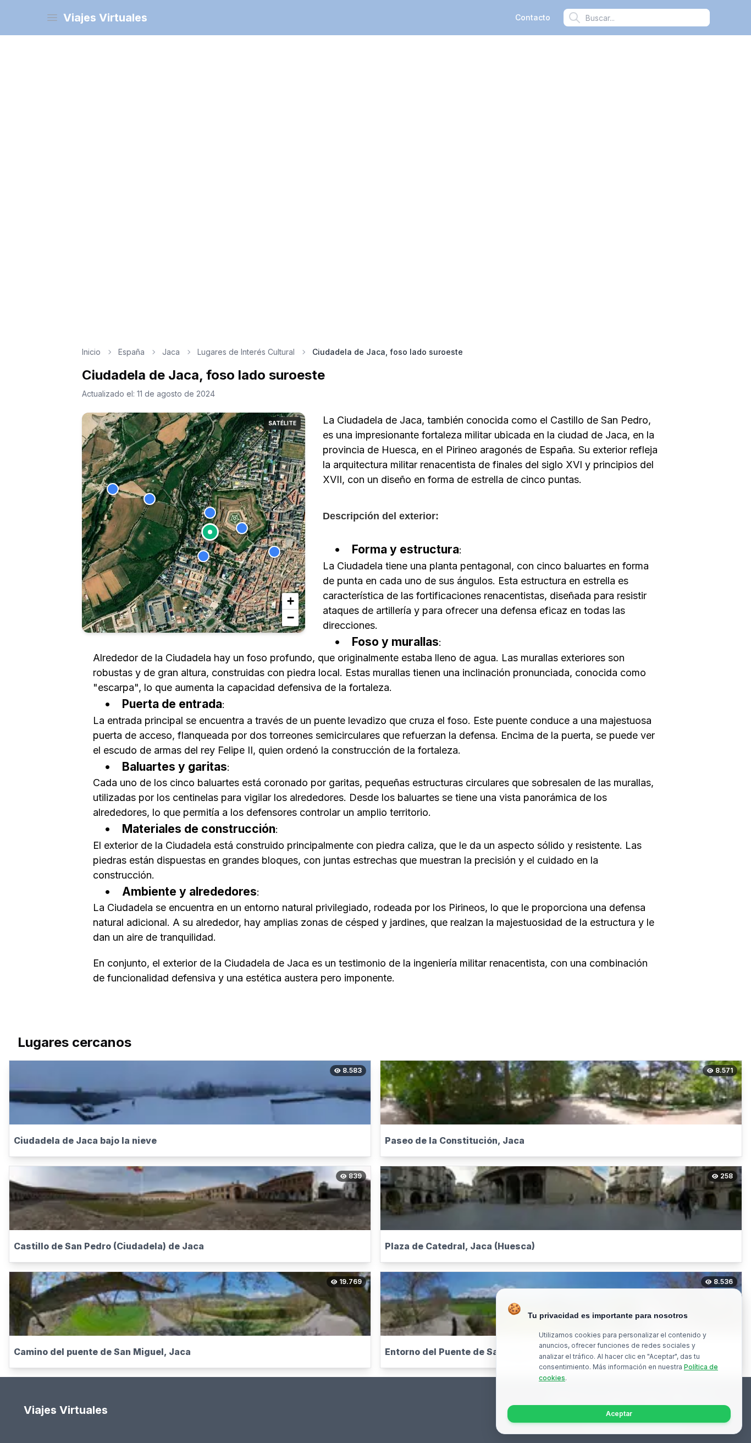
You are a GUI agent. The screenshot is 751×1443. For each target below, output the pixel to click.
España (131, 351)
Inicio (91, 351)
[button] (210, 532)
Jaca (171, 351)
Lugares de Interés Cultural (246, 351)
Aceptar (619, 1413)
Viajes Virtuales (105, 17)
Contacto (532, 17)
